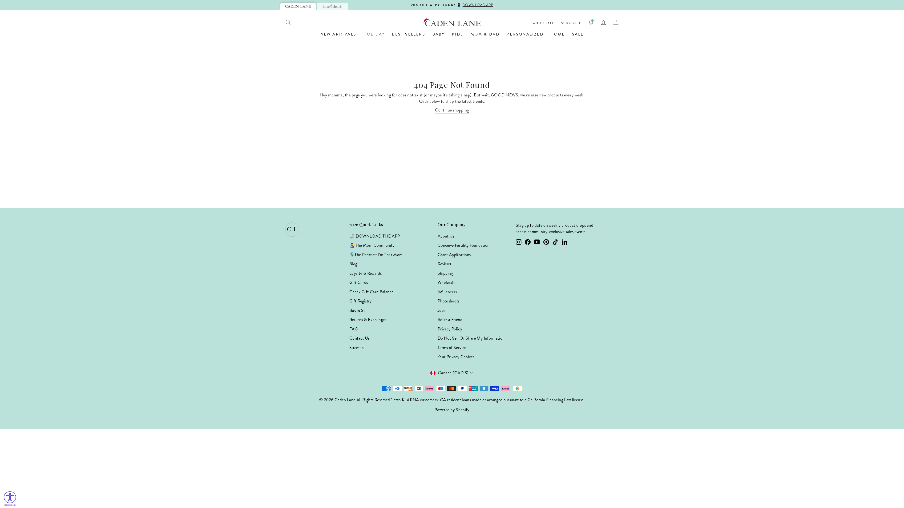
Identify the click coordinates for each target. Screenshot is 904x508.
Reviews (444, 264)
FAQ (353, 329)
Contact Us (359, 338)
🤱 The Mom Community (372, 245)
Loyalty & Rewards (365, 273)
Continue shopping (452, 110)
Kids (458, 34)
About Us (446, 236)
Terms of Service (452, 348)
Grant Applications (454, 255)
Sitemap (356, 348)
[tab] (298, 6)
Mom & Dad (485, 34)
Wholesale (543, 23)
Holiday (374, 34)
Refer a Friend (450, 320)
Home (558, 34)
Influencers (447, 292)
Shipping (445, 273)
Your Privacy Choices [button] (456, 357)
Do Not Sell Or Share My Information (471, 338)
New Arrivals (338, 34)
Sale (578, 34)
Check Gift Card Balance (371, 292)
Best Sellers (408, 34)
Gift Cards (358, 282)
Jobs (441, 310)
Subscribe (571, 23)
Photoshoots (449, 301)
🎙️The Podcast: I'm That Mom (376, 255)
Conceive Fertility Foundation (463, 245)
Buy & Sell (358, 310)
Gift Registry (360, 301)
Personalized (525, 34)
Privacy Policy (450, 329)
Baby (438, 34)
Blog (353, 264)
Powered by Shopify (452, 410)
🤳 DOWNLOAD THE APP (374, 236)
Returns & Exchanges (367, 320)
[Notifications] (591, 22)
